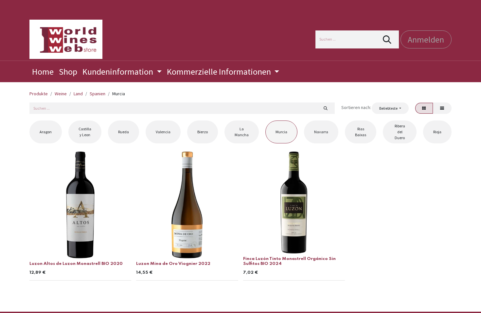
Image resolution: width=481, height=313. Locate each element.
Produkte (38, 94)
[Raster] (424, 108)
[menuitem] (42, 72)
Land (78, 94)
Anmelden (426, 39)
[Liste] (442, 108)
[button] (390, 108)
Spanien (97, 94)
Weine (61, 94)
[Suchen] (387, 39)
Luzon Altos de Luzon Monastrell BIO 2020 (76, 264)
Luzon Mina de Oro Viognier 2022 (173, 264)
